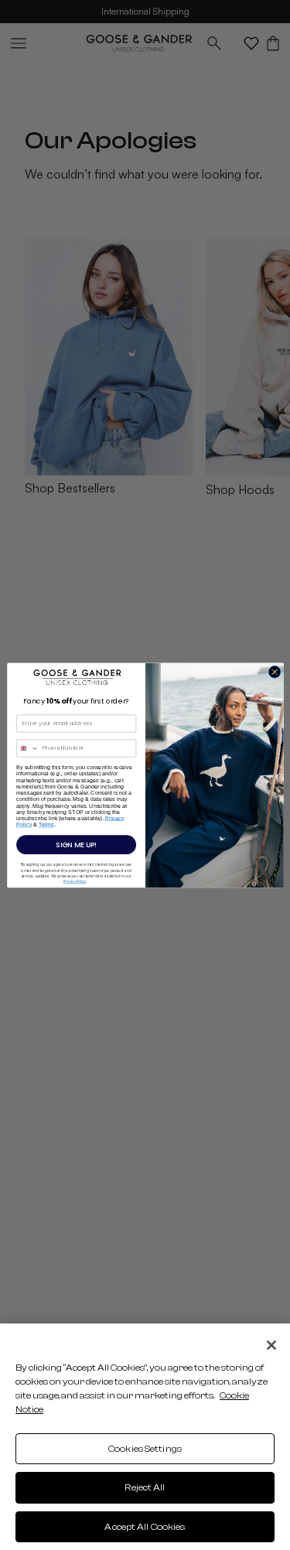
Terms (46, 824)
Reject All (145, 1487)
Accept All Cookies (144, 1526)
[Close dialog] (274, 672)
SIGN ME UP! (76, 845)
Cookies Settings (145, 1448)
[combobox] (27, 748)
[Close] (271, 1345)
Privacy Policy (74, 882)
